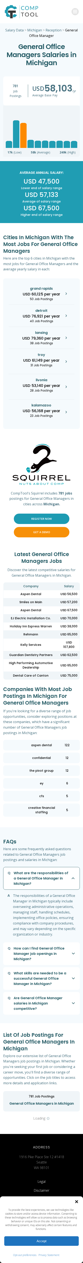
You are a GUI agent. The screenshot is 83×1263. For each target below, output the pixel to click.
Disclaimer (41, 1190)
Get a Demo (41, 532)
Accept (41, 1241)
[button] (76, 1202)
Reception (54, 30)
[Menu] (75, 11)
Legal (41, 1181)
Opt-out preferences (24, 1255)
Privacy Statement (49, 1255)
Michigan (34, 30)
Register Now (41, 519)
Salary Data (14, 30)
